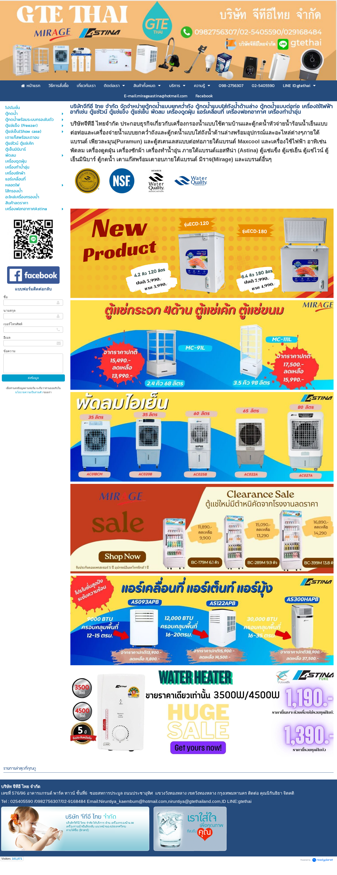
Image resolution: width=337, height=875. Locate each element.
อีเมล (7, 337)
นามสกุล (9, 310)
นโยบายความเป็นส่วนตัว (29, 392)
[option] (202, 253)
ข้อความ (9, 351)
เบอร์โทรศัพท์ (12, 324)
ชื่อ (5, 297)
